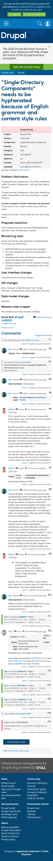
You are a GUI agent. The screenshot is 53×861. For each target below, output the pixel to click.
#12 (50, 630)
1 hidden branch (9, 323)
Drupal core (7, 72)
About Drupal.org (10, 833)
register (32, 343)
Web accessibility (10, 827)
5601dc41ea (36, 661)
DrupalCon (32, 795)
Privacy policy (8, 839)
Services (31, 782)
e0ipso (11, 409)
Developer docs (9, 814)
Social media (7, 786)
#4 (50, 379)
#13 (49, 670)
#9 (50, 553)
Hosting (31, 786)
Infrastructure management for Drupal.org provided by (24, 765)
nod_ (6, 617)
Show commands (44, 317)
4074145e (22, 685)
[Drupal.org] (26, 36)
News (4, 778)
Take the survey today (26, 67)
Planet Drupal (8, 782)
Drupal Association (11, 830)
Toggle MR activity (43, 335)
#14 (49, 684)
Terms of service (9, 836)
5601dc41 (22, 671)
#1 (50, 339)
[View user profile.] (4, 350)
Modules (31, 811)
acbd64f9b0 (17, 663)
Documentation (10, 803)
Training (41, 782)
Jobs (3, 798)
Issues (21, 72)
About (4, 823)
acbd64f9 (22, 617)
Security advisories (11, 795)
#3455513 (13, 370)
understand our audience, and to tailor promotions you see (31, 8)
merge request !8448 (22, 362)
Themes (31, 814)
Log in (24, 343)
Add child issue (10, 750)
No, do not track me (34, 14)
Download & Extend (38, 803)
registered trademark (28, 851)
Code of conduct (35, 798)
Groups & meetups (37, 792)
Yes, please (14, 14)
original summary (32, 340)
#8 (50, 489)
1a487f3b (21, 699)
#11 (49, 616)
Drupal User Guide (11, 811)
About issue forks (7, 328)
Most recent (24, 170)
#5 (50, 392)
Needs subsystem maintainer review (32, 398)
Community (33, 778)
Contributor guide (36, 789)
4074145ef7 (13, 661)
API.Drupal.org (9, 817)
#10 (50, 595)
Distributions (34, 817)
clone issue (23, 750)
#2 (50, 348)
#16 (49, 713)
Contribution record (16, 742)
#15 (49, 698)
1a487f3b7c (35, 658)
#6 (50, 408)
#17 (49, 721)
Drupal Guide (8, 808)
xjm (21, 158)
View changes (28, 384)
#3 (49, 361)
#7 (50, 467)
